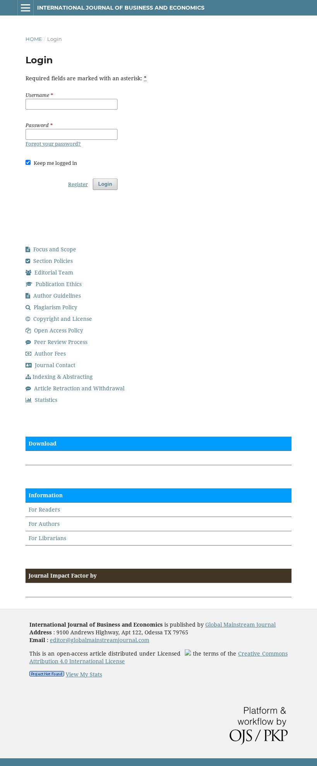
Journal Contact (54, 365)
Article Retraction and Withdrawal (78, 388)
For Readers (44, 509)
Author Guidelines (56, 295)
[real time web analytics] (46, 674)
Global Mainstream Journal (240, 624)
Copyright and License (62, 318)
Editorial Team (53, 272)
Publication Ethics (58, 284)
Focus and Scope (54, 249)
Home (34, 39)
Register (78, 184)
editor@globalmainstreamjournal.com (99, 640)
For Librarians (47, 538)
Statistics (45, 399)
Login (105, 184)
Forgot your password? (53, 143)
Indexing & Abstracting (62, 376)
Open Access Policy (57, 330)
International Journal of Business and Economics (121, 7)
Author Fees (49, 353)
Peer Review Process (59, 342)
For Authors (44, 523)
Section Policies (52, 260)
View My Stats (84, 674)
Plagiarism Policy (54, 307)
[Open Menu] (25, 7)
